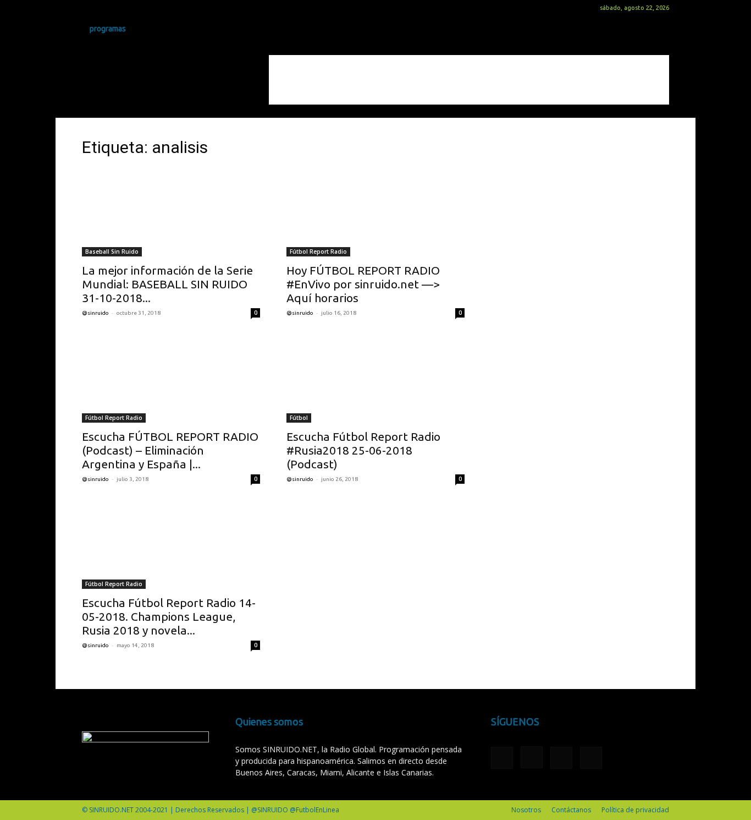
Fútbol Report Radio (318, 251)
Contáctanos (571, 809)
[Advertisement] (469, 80)
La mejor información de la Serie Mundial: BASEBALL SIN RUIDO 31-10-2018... (167, 284)
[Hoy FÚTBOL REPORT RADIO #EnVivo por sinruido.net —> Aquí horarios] (375, 212)
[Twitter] (126, 7)
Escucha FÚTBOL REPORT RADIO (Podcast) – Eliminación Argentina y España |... (170, 450)
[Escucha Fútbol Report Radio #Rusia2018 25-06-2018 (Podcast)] (375, 379)
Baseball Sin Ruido (112, 251)
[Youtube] (144, 7)
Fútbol (299, 418)
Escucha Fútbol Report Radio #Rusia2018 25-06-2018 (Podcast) (363, 450)
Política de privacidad (635, 809)
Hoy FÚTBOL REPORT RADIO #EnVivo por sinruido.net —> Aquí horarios (363, 284)
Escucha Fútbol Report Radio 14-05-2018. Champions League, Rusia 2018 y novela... (169, 616)
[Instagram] (108, 7)
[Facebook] (90, 7)
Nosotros (526, 809)
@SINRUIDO (95, 313)
